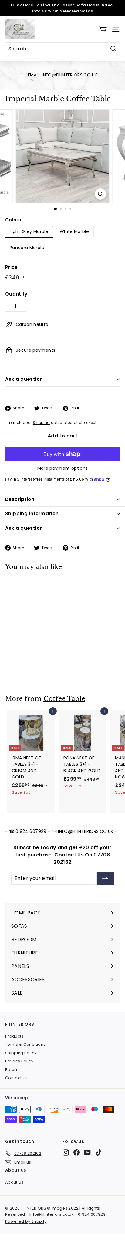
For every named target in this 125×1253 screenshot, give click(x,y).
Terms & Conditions (25, 1044)
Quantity (16, 294)
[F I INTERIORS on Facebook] (76, 1152)
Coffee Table (64, 699)
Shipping (41, 422)
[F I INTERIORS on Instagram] (65, 1152)
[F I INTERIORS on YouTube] (87, 1152)
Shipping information (32, 513)
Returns (13, 1069)
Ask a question (24, 379)
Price (11, 267)
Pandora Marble (27, 248)
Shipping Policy (20, 1053)
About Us (14, 1182)
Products (14, 1036)
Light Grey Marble (29, 231)
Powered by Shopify (25, 1221)
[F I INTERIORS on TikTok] (98, 1152)
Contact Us (16, 1078)
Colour (13, 220)
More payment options (62, 468)
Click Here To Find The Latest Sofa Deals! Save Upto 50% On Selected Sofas (62, 8)
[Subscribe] (105, 878)
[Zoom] (100, 194)
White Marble (74, 231)
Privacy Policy (19, 1061)
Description (19, 499)
